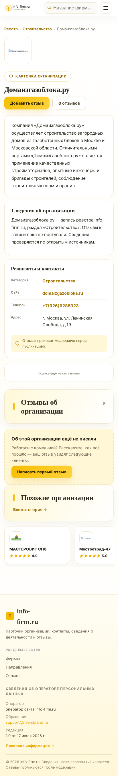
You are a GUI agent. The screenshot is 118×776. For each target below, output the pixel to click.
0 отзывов (69, 103)
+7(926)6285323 (60, 305)
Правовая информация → (30, 745)
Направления (19, 667)
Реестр (11, 29)
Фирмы (13, 658)
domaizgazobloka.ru (62, 293)
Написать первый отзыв (41, 471)
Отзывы (13, 675)
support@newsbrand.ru (27, 722)
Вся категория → (30, 509)
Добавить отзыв (27, 103)
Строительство (37, 29)
